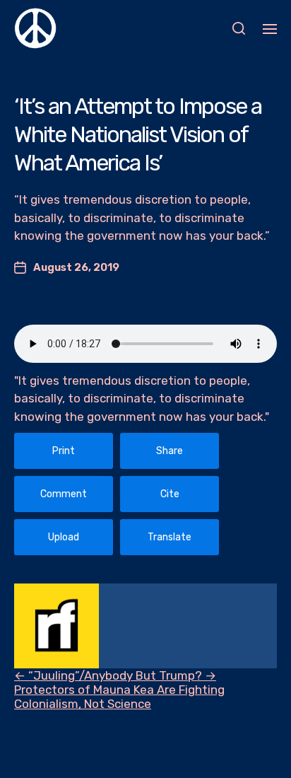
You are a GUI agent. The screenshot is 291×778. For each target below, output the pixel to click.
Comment (63, 494)
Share (169, 451)
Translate (169, 537)
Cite (169, 494)
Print (63, 451)
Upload (63, 537)
